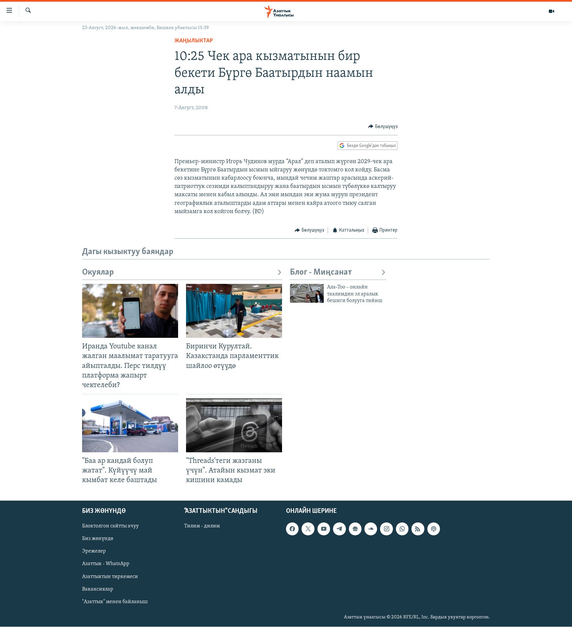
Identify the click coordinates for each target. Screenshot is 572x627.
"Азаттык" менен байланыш (115, 602)
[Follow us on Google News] (355, 529)
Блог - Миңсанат (321, 272)
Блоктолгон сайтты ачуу (110, 526)
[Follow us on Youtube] (323, 529)
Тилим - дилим (202, 526)
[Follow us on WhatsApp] (402, 529)
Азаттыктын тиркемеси (110, 576)
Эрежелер (94, 551)
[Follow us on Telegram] (339, 529)
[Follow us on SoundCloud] (370, 529)
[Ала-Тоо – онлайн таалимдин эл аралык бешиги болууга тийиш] (307, 293)
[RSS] (417, 529)
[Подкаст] (433, 529)
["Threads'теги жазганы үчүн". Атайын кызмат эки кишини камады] (234, 425)
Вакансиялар (97, 589)
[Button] (383, 126)
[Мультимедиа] (551, 11)
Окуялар (98, 272)
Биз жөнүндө (97, 539)
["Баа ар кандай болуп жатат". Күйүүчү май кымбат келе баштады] (130, 425)
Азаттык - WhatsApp (105, 564)
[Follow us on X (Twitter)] (308, 529)
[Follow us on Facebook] (292, 529)
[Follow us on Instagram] (386, 529)
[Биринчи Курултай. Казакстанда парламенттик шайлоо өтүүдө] (234, 311)
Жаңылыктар (193, 41)
